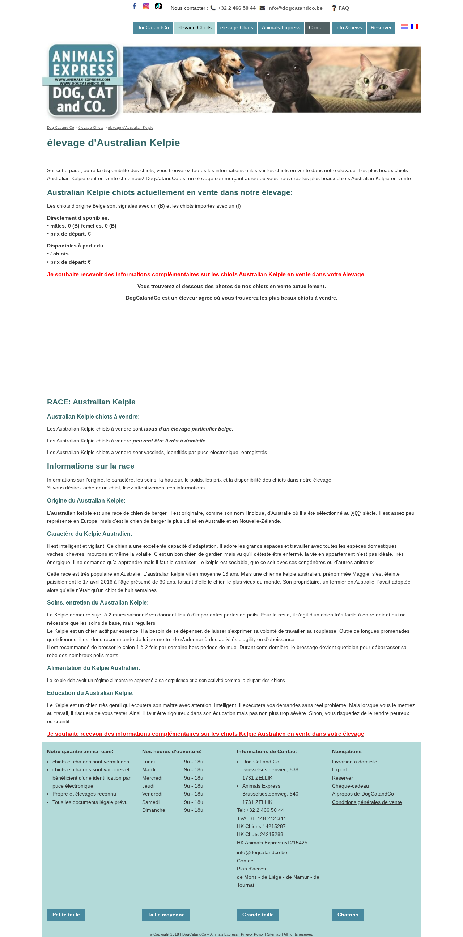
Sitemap (274, 934)
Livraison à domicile (354, 761)
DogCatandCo (152, 27)
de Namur (297, 877)
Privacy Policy (252, 934)
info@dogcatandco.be (295, 8)
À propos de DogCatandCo (363, 794)
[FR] (414, 27)
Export (339, 769)
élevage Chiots (195, 27)
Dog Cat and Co (60, 128)
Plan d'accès (251, 869)
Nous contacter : (189, 8)
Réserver (381, 27)
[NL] (404, 27)
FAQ (344, 8)
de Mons (247, 877)
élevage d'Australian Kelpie (130, 128)
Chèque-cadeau (350, 786)
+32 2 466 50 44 (237, 8)
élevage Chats (236, 27)
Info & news (348, 27)
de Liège (271, 877)
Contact (318, 27)
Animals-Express (281, 27)
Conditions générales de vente (367, 802)
